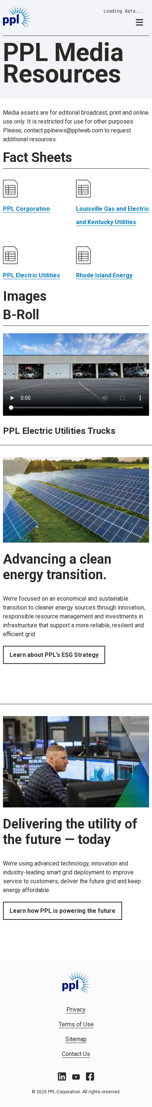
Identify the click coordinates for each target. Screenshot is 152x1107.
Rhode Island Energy (104, 275)
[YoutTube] (76, 1077)
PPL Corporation (26, 208)
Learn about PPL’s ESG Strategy (54, 654)
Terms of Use (76, 1024)
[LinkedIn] (62, 1076)
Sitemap (76, 1039)
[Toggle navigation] (139, 22)
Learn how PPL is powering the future (62, 910)
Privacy (76, 1009)
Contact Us (76, 1053)
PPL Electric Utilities (31, 275)
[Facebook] (90, 1076)
